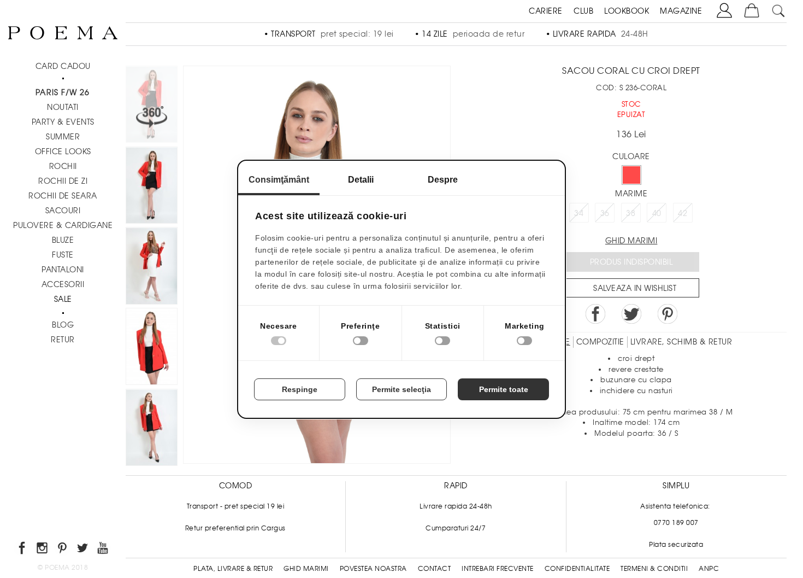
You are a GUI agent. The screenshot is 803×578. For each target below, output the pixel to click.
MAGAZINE (681, 11)
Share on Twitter (631, 314)
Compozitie (600, 341)
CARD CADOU (63, 66)
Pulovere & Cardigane (63, 225)
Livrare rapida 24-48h (456, 506)
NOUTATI (63, 107)
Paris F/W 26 (63, 92)
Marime (631, 193)
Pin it (667, 314)
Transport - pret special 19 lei (236, 506)
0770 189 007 (676, 523)
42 (682, 213)
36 (605, 213)
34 (578, 213)
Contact (434, 569)
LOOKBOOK (626, 11)
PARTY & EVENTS (63, 122)
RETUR (63, 339)
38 (630, 213)
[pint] (63, 550)
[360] (152, 106)
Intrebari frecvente (498, 569)
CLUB (583, 11)
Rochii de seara (62, 195)
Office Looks (63, 151)
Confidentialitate (577, 569)
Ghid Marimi (306, 569)
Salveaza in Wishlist (634, 288)
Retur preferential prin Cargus (235, 528)
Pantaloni (63, 269)
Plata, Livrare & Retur (233, 569)
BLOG (63, 324)
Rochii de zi (62, 181)
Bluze (63, 240)
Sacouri (63, 210)
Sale (63, 299)
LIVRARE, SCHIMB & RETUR (681, 341)
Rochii (63, 166)
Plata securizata (676, 544)
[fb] (23, 550)
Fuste (63, 254)
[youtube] (103, 550)
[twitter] (83, 550)
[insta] (43, 550)
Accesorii (63, 284)
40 (657, 213)
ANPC (709, 569)
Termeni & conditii (654, 569)
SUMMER (63, 136)
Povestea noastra (373, 569)
